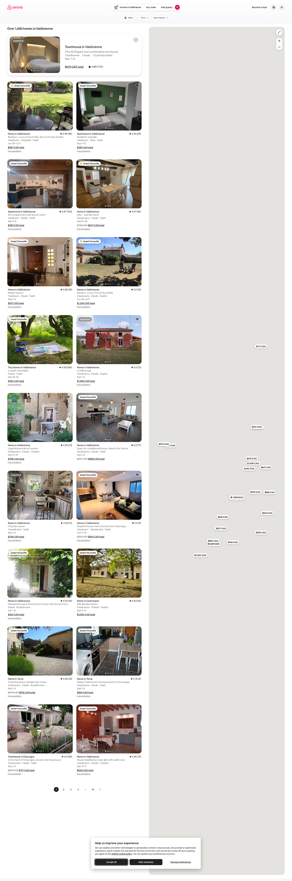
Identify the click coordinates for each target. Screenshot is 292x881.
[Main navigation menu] (282, 7)
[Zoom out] (279, 47)
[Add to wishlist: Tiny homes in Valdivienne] (68, 319)
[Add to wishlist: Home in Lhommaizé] (137, 552)
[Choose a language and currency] (274, 7)
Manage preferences (180, 862)
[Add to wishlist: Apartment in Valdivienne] (137, 85)
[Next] (100, 789)
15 (93, 789)
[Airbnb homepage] (15, 7)
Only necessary (146, 862)
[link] (49, 789)
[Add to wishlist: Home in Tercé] (68, 630)
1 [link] (56, 789)
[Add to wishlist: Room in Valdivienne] (68, 474)
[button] (74, 67)
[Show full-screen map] (279, 32)
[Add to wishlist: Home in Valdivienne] (68, 85)
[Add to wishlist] (135, 40)
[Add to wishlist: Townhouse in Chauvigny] (68, 708)
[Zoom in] (279, 41)
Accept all (111, 862)
